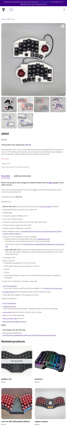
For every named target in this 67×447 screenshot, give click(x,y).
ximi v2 (27, 145)
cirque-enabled (8, 167)
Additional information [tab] (22, 176)
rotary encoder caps (10, 318)
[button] (62, 26)
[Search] (64, 9)
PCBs (8, 19)
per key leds (7, 312)
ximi (28, 167)
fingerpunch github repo (53, 288)
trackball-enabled (22, 167)
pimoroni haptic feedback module (14, 321)
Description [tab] (5, 176)
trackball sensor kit (43, 239)
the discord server (45, 2)
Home (3, 19)
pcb (15, 167)
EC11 (4, 315)
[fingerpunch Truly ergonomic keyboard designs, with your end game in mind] (4, 9)
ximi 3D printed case (10, 286)
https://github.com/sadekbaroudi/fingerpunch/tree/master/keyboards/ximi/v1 (29, 335)
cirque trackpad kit (9, 303)
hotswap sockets (8, 292)
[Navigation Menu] (11, 9)
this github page (45, 206)
